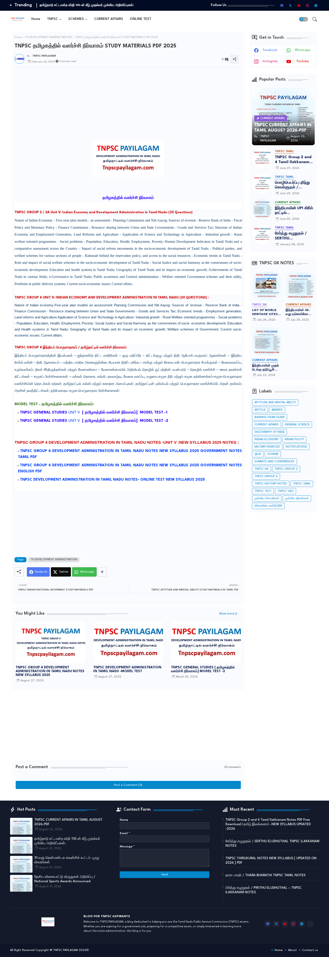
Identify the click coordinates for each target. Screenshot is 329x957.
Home (35, 19)
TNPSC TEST (262, 491)
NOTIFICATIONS (296, 446)
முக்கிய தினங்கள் (297, 498)
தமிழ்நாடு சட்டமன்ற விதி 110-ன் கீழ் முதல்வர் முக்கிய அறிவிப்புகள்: (67, 841)
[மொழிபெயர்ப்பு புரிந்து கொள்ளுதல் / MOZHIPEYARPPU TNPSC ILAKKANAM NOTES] (262, 183)
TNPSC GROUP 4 (266, 476)
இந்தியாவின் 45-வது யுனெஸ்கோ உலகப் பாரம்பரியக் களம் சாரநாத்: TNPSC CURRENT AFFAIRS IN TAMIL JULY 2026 (299, 312)
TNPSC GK (261, 468)
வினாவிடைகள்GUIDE (268, 505)
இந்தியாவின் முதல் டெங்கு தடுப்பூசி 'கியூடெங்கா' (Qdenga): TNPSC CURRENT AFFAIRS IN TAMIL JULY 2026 (266, 368)
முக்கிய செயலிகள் (266, 498)
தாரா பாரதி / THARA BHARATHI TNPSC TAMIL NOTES (265, 875)
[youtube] (299, 5)
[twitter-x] (290, 5)
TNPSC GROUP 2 (286, 468)
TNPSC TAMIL (302, 483)
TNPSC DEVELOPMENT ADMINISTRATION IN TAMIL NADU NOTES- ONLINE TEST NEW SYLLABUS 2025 (113, 480)
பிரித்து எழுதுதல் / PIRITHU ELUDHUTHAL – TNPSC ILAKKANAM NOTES (263, 890)
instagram (270, 61)
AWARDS (277, 409)
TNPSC (52, 19)
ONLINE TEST (140, 19)
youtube (302, 61)
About (292, 950)
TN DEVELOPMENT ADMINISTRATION (48, 37)
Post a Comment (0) (128, 784)
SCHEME (272, 454)
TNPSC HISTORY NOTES (270, 483)
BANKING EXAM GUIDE (269, 417)
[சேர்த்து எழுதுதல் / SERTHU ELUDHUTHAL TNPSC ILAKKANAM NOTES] (262, 234)
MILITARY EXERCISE (267, 446)
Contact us (310, 950)
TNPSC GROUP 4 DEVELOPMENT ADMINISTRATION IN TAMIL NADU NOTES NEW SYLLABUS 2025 (50, 671)
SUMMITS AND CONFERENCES (274, 461)
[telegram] (316, 5)
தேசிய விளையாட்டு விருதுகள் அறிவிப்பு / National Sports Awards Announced (64, 879)
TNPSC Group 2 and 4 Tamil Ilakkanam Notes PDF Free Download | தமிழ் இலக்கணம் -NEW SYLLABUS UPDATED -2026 (293, 159)
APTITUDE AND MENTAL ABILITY (275, 402)
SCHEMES (76, 19)
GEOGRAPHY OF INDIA (269, 432)
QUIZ (257, 454)
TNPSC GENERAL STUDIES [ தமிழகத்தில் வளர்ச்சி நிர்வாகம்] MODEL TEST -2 (203, 669)
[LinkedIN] (310, 924)
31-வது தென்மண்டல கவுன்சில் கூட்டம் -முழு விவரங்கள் (78, 5)
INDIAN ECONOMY (266, 439)
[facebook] (282, 5)
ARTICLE (259, 409)
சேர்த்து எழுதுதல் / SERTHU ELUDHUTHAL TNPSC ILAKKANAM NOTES (294, 236)
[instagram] (307, 5)
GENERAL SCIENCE (297, 424)
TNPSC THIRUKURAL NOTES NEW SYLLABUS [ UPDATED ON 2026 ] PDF (270, 861)
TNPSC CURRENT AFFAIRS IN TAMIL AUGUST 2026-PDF (68, 822)
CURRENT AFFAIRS (108, 19)
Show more (226, 613)
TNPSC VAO (286, 491)
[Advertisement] (128, 135)
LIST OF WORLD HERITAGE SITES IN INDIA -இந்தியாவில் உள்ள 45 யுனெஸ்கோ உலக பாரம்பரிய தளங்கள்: (266, 312)
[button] (303, 19)
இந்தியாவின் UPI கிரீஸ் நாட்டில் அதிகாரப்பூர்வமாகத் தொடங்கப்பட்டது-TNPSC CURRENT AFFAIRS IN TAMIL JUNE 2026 (294, 210)
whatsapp (302, 50)
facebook (270, 50)
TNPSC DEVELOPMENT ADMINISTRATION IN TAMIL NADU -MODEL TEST (127, 669)
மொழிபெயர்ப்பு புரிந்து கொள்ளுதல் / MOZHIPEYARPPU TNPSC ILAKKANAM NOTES (293, 185)
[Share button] (102, 572)
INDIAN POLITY (294, 439)
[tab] (36, 19)
